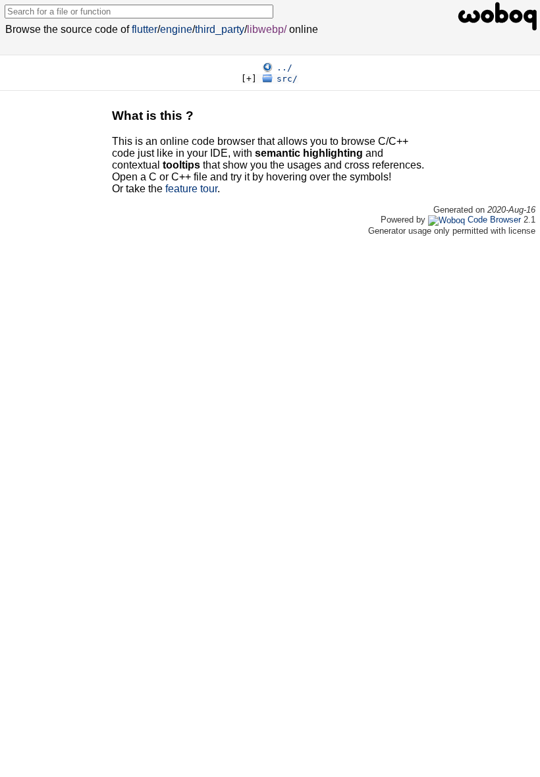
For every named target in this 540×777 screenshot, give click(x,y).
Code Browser (494, 220)
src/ (287, 79)
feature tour (191, 188)
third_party (219, 29)
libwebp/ (266, 29)
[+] (249, 79)
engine (176, 29)
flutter (144, 29)
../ (284, 67)
